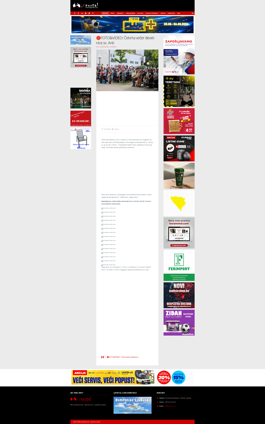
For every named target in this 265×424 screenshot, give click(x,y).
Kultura (140, 13)
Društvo (105, 13)
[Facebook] (75, 13)
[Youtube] (93, 13)
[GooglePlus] (78, 13)
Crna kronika (130, 13)
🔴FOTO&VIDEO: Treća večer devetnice (122, 357)
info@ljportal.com (170, 406)
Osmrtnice (171, 13)
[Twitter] (89, 13)
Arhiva (163, 13)
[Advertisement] (127, 108)
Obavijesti (120, 13)
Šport (112, 13)
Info (178, 13)
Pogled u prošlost (152, 13)
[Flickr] (82, 13)
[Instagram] (85, 13)
